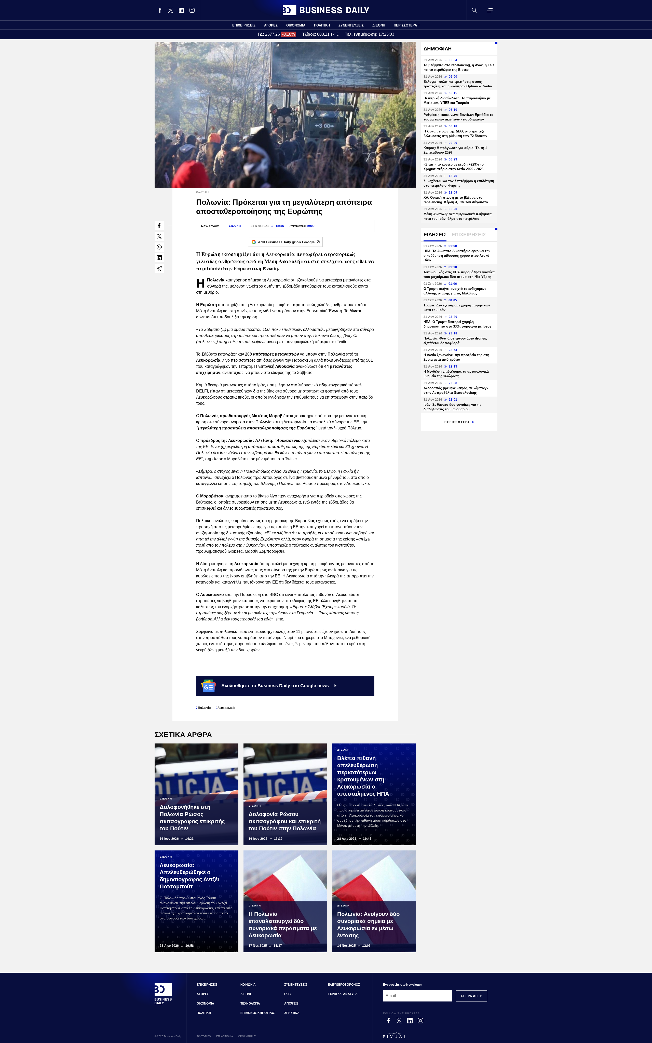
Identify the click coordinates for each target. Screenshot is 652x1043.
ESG (287, 994)
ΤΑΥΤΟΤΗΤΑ (204, 1036)
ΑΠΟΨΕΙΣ (291, 1003)
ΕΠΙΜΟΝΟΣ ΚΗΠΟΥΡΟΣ (257, 1013)
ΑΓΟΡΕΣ (271, 25)
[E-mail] (159, 268)
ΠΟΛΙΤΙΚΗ (322, 25)
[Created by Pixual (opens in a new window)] (435, 1037)
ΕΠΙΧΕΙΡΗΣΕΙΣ (243, 25)
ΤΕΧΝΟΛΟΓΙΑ (250, 1003)
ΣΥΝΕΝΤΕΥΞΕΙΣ (351, 25)
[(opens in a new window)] (160, 10)
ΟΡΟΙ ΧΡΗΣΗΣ (247, 1036)
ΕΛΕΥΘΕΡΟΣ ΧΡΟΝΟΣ (344, 984)
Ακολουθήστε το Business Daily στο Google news (275, 685)
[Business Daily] (326, 10)
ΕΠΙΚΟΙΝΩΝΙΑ (224, 1036)
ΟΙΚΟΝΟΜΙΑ (295, 25)
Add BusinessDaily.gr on (286, 242)
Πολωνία (204, 708)
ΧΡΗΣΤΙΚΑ (292, 1013)
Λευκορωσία (226, 708)
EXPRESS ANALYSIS (343, 994)
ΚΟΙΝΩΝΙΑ (248, 984)
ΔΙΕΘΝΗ (378, 25)
